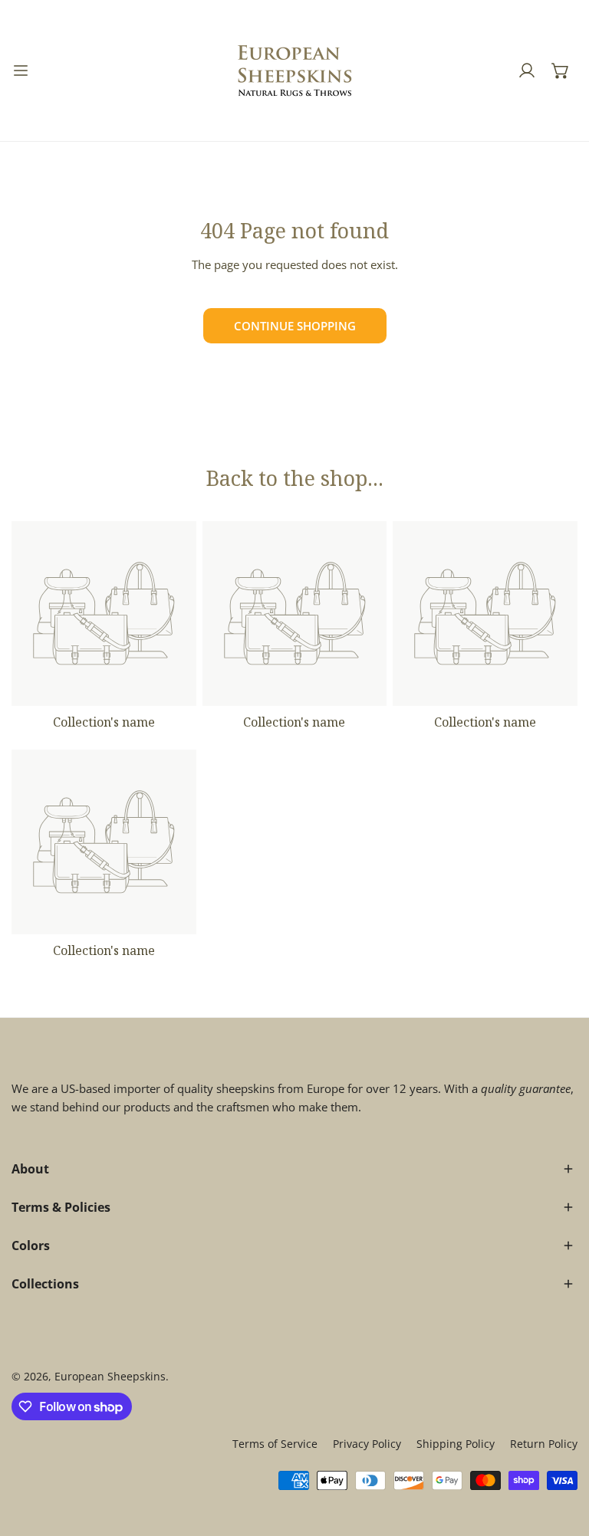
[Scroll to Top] (561, 1454)
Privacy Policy (367, 1443)
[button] (560, 70)
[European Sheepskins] (294, 70)
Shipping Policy (455, 1443)
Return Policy (543, 1443)
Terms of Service (275, 1443)
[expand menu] (21, 70)
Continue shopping (295, 325)
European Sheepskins (110, 1376)
